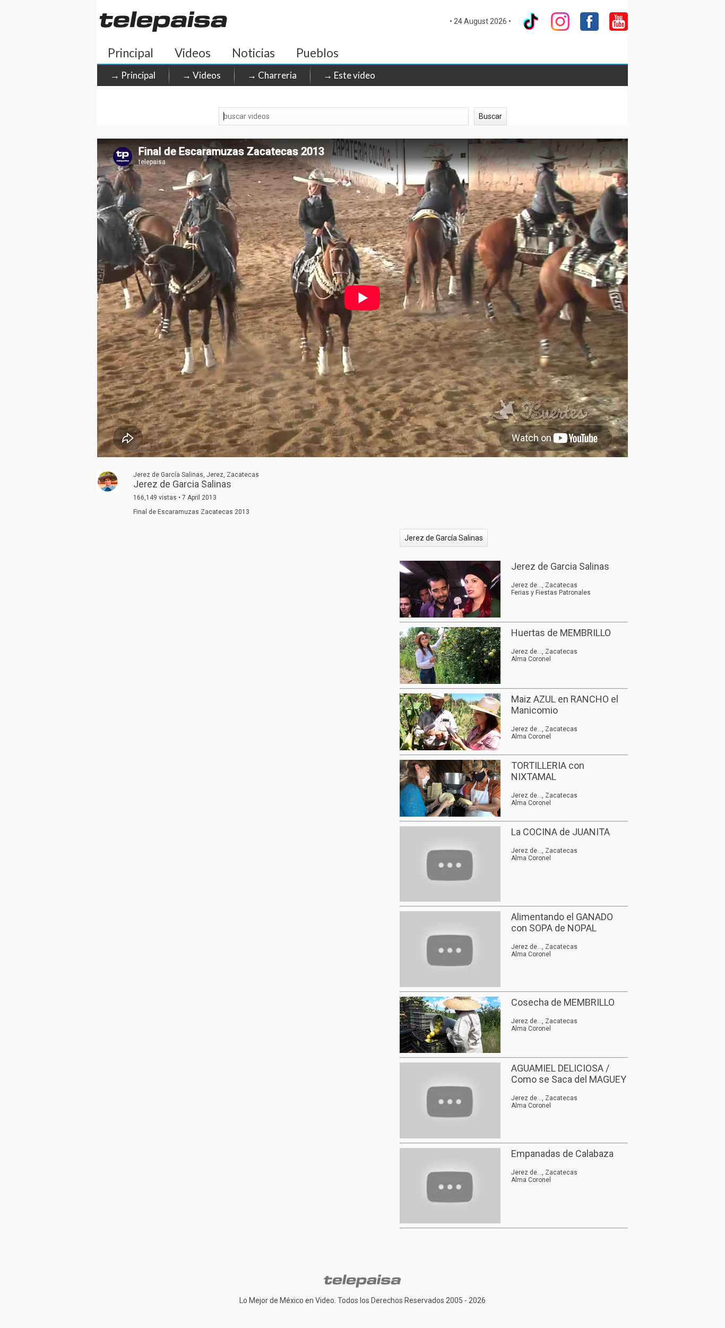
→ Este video (349, 75)
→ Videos (201, 75)
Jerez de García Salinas (443, 538)
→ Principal (133, 75)
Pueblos (317, 53)
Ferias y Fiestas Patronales (551, 592)
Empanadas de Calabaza (562, 1153)
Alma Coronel (531, 659)
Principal (130, 53)
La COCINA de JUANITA (560, 831)
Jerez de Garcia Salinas (560, 566)
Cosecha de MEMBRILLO (563, 1002)
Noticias (253, 53)
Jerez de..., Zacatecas (544, 585)
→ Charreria (272, 75)
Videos (193, 53)
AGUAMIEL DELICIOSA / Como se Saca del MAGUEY (568, 1074)
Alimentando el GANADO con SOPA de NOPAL (562, 922)
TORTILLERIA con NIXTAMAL (547, 771)
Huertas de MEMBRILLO (561, 632)
